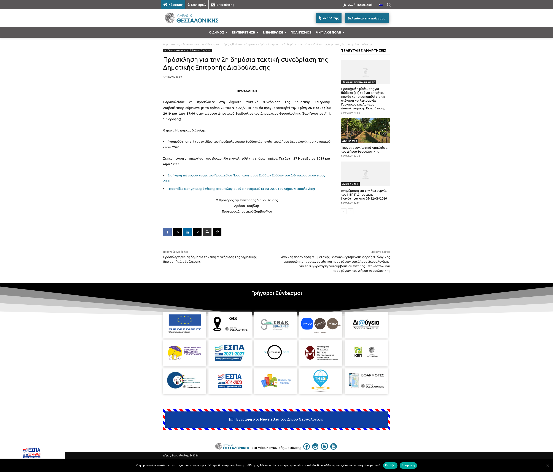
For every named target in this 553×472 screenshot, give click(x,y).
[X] (177, 232)
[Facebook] (167, 232)
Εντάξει (390, 465)
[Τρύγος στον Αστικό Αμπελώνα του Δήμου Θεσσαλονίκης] (365, 130)
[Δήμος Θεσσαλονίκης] (195, 18)
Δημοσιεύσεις (171, 44)
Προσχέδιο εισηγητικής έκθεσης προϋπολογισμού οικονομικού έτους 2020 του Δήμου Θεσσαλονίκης (242, 188)
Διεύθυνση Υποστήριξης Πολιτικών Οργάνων (229, 44)
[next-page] (350, 211)
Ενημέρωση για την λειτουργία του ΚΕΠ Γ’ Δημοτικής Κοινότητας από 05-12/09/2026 (364, 194)
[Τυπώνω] (207, 232)
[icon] (306, 448)
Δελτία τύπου (349, 141)
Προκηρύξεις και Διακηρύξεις (358, 82)
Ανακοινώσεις (191, 44)
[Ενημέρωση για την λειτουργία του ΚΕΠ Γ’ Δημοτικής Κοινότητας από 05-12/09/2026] (365, 174)
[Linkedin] (187, 232)
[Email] (197, 232)
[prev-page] (343, 211)
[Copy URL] (217, 232)
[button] (389, 5)
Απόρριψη (408, 465)
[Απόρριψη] (547, 465)
